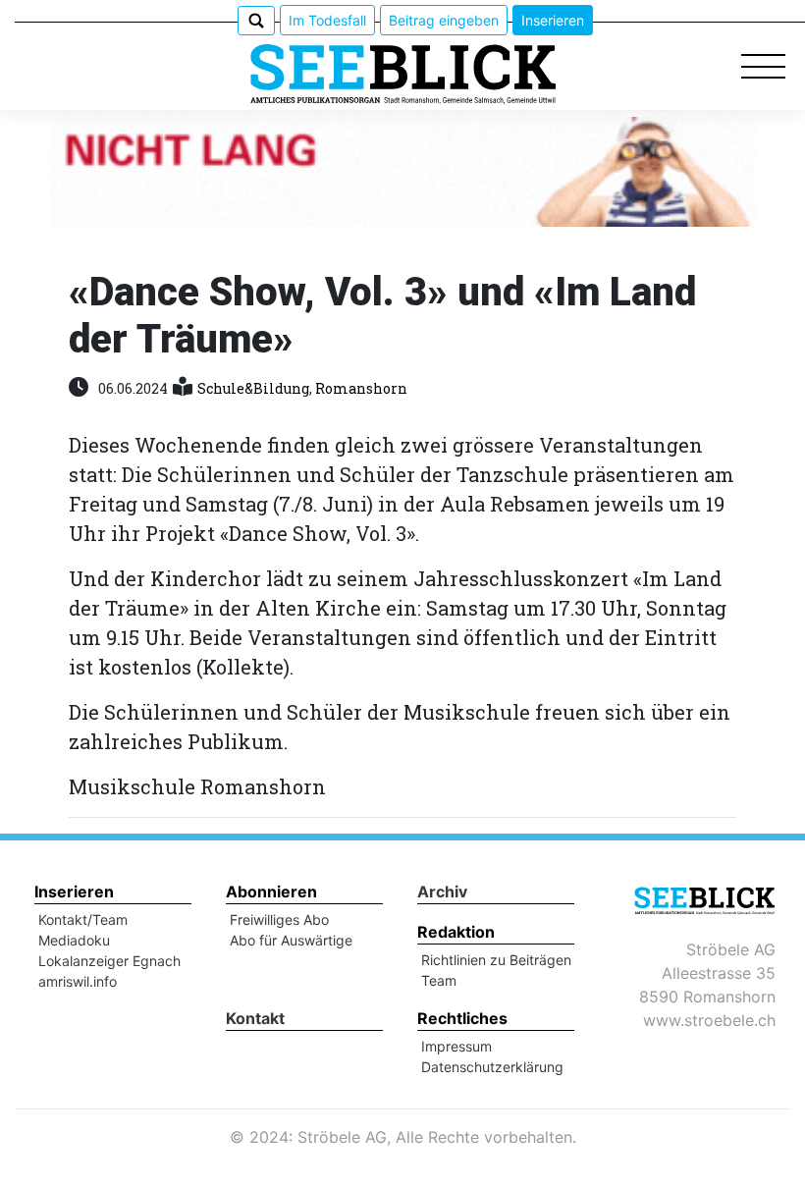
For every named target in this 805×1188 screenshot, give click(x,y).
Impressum (456, 1046)
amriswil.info (77, 981)
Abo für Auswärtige (291, 940)
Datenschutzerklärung (492, 1066)
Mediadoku (74, 940)
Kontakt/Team (83, 919)
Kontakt (255, 1018)
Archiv (442, 891)
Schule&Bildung (253, 388)
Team (438, 980)
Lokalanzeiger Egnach (109, 960)
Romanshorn (361, 388)
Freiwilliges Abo (279, 919)
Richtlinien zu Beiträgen (496, 959)
